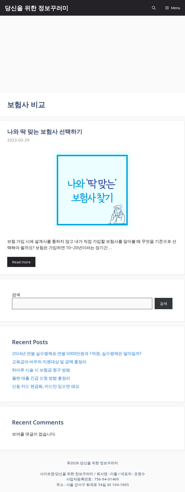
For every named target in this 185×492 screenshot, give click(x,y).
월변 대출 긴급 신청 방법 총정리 (41, 378)
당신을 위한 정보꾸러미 (36, 8)
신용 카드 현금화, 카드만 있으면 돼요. (46, 386)
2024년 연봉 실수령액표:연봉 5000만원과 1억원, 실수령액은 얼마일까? (76, 353)
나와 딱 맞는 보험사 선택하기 (44, 131)
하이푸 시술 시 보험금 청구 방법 (41, 370)
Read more (21, 262)
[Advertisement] (92, 52)
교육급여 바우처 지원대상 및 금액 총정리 (49, 361)
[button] (153, 8)
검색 (16, 294)
